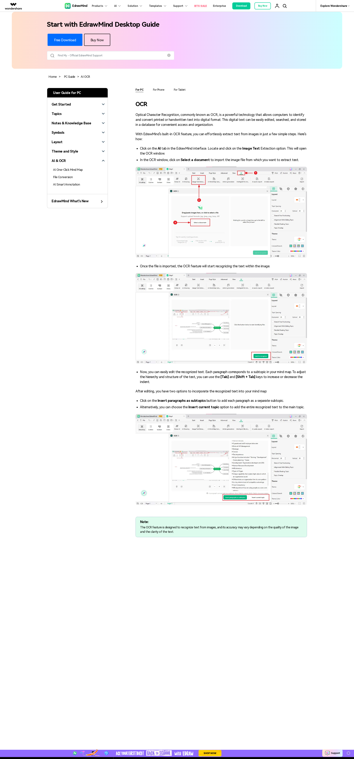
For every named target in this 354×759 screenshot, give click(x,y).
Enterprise (219, 5)
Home (52, 76)
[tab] (77, 102)
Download (241, 6)
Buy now (262, 6)
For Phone (158, 89)
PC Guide (69, 76)
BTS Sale (200, 6)
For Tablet (179, 89)
